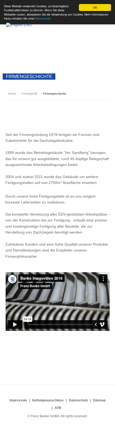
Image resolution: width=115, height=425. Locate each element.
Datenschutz (78, 400)
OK (95, 7)
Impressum (18, 400)
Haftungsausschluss (48, 400)
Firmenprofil (29, 93)
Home (12, 93)
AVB (58, 408)
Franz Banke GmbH (35, 37)
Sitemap (99, 400)
